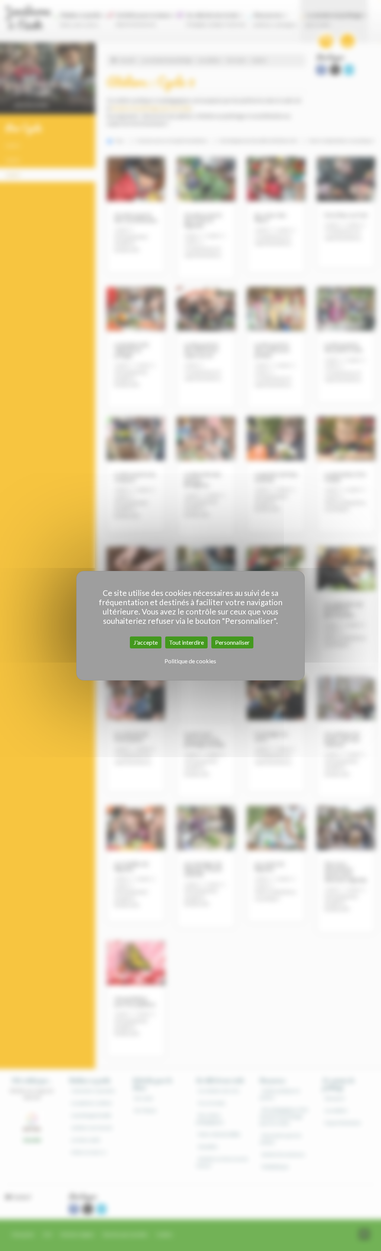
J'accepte (146, 642)
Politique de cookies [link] (190, 660)
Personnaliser (232, 642)
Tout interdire (186, 642)
